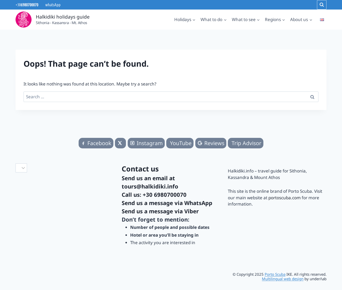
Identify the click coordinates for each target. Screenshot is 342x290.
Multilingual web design (282, 278)
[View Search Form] (321, 5)
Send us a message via (167, 203)
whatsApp (53, 4)
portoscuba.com (284, 198)
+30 (27, 4)
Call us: (154, 194)
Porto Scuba (275, 274)
